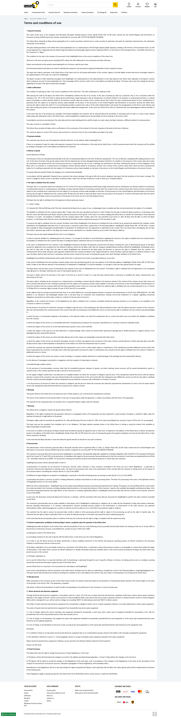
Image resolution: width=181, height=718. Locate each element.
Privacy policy (51, 690)
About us (50, 695)
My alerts (27, 698)
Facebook (155, 714)
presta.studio (57, 714)
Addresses (27, 695)
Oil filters (124, 12)
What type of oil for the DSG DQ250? (86, 693)
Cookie (26, 701)
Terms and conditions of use (56, 693)
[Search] (115, 4)
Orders (26, 693)
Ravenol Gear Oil (54, 12)
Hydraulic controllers (71, 12)
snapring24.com (40, 714)
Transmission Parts (38, 12)
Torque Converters (87, 12)
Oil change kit (102, 12)
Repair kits (113, 12)
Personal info (28, 690)
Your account (30, 686)
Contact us (50, 698)
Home (26, 12)
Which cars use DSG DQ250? (84, 690)
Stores (49, 701)
